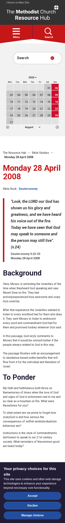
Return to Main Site (18, 2)
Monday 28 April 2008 (18, 157)
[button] (16, 31)
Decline (32, 505)
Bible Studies (40, 152)
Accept (32, 495)
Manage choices (32, 515)
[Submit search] (52, 58)
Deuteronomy (28, 188)
